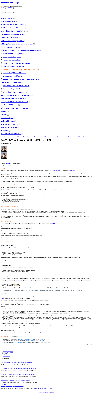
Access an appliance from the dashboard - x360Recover (22, 50)
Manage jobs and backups (12, 60)
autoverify (5, 349)
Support (13, 386)
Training (41, 340)
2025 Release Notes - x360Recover (12, 28)
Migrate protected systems (10, 47)
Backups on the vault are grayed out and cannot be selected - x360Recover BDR (18, 374)
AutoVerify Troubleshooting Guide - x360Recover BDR (22, 69)
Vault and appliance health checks (14, 66)
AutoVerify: (72, 170)
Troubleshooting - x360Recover (13, 89)
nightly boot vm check (8, 352)
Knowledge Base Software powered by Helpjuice (46, 392)
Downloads (4, 130)
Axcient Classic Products (9, 124)
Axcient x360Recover (8, 21)
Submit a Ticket (4, 7)
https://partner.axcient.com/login (25, 339)
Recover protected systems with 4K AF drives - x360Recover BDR (15, 380)
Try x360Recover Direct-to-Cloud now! (43, 388)
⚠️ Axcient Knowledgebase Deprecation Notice (11, 6)
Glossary (4, 114)
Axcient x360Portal (7, 121)
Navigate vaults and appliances (13, 53)
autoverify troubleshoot (8, 351)
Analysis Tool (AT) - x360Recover (14, 73)
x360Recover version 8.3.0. (56, 170)
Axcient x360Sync (7, 118)
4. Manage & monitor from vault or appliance (17, 44)
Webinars (4, 111)
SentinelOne (18, 280)
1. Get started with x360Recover (12, 34)
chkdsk (4, 354)
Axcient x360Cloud (7, 18)
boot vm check (6, 356)
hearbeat (5, 353)
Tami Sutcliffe (8, 163)
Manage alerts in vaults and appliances (16, 63)
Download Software (19, 386)
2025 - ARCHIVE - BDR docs (11, 134)
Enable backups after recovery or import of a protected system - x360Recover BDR (18, 368)
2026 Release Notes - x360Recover (12, 25)
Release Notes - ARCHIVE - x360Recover (15, 108)
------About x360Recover (9, 105)
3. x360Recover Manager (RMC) (12, 41)
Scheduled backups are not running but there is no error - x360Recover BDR (17, 362)
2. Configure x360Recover (10, 37)
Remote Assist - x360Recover (13, 76)
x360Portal (3, 386)
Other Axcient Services (9, 127)
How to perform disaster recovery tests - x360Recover (21, 79)
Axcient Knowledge (10, 2)
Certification (8, 386)
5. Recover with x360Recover (11, 82)
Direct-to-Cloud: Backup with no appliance (16, 95)
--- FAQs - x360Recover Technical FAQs (14, 102)
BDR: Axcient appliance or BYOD (12, 98)
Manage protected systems (12, 57)
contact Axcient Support (38, 332)
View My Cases (11, 7)
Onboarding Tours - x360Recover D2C (16, 86)
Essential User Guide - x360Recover (13, 31)
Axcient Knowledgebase (6, 136)
